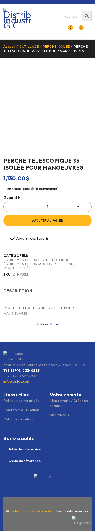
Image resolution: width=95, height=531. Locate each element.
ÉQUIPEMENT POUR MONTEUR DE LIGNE (38, 264)
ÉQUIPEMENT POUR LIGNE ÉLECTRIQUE (37, 260)
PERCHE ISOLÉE (56, 46)
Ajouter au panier (47, 220)
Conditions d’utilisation (21, 410)
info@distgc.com (16, 381)
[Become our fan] (37, 503)
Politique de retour (18, 419)
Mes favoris (59, 415)
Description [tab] (18, 290)
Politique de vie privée (21, 400)
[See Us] (47, 503)
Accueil (9, 46)
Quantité (11, 197)
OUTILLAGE (29, 46)
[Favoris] (26, 238)
